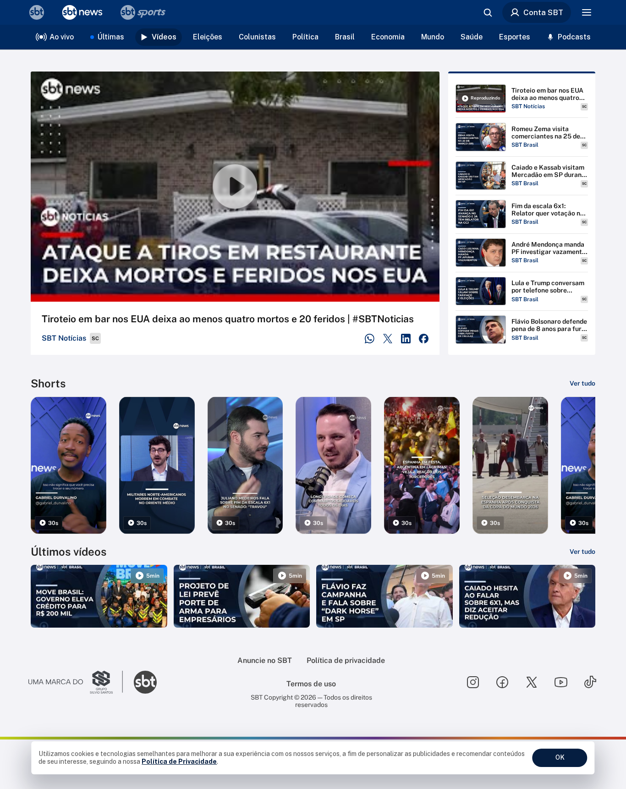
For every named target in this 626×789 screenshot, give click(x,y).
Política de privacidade (346, 660)
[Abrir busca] (487, 12)
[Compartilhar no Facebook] (423, 338)
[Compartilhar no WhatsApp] (369, 338)
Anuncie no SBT (264, 660)
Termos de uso (311, 683)
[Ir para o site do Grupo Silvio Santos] (75, 682)
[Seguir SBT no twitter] (531, 682)
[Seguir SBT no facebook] (502, 682)
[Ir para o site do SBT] (145, 682)
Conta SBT (543, 12)
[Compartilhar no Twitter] (388, 338)
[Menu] (587, 12)
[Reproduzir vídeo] (235, 187)
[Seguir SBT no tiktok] (590, 682)
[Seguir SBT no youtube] (561, 682)
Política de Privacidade (179, 761)
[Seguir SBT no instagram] (473, 682)
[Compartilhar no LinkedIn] (406, 338)
